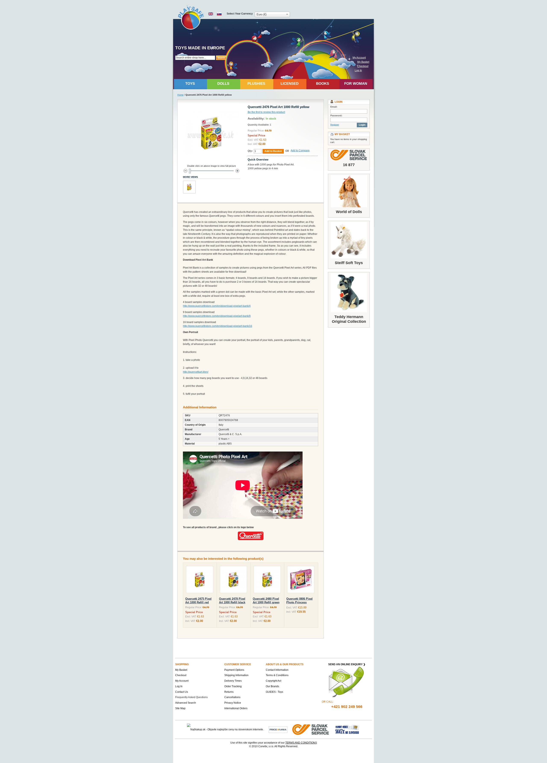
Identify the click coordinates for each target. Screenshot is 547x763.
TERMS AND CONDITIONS (301, 742)
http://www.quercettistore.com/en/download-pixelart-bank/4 (217, 305)
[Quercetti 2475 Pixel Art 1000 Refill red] (199, 580)
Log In (358, 70)
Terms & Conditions (277, 675)
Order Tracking (233, 686)
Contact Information (277, 669)
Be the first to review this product (266, 112)
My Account (359, 57)
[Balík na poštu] (347, 729)
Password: (336, 115)
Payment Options (234, 669)
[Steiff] (349, 240)
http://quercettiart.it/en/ (195, 371)
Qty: (250, 150)
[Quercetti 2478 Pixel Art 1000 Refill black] (233, 580)
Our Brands (272, 686)
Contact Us (181, 691)
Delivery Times (233, 680)
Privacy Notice (232, 702)
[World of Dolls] (349, 191)
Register (334, 124)
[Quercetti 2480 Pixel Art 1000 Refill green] (267, 580)
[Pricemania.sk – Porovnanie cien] (278, 729)
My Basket (363, 61)
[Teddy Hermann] (349, 292)
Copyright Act (273, 680)
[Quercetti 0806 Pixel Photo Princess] (300, 580)
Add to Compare (300, 150)
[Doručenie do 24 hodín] (310, 729)
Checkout (362, 66)
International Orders (235, 708)
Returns (229, 691)
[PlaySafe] (191, 17)
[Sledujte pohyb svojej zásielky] (349, 155)
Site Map (180, 708)
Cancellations (232, 697)
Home (180, 95)
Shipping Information (236, 675)
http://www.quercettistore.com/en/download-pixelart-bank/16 (217, 325)
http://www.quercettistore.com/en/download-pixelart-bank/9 (217, 315)
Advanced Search (185, 702)
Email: (333, 106)
